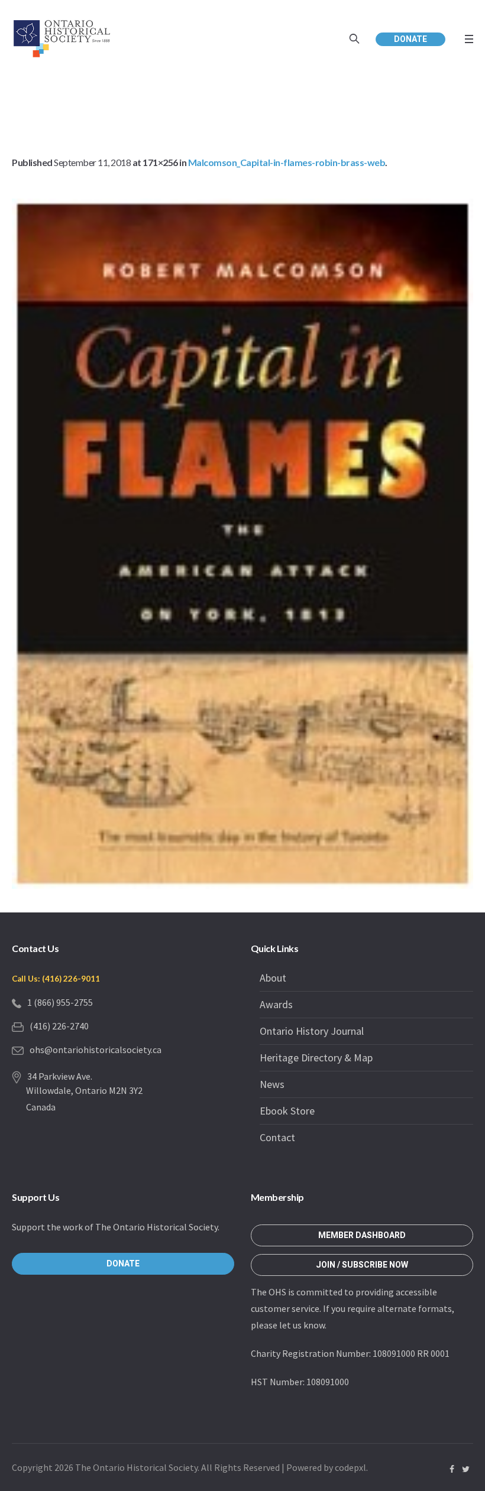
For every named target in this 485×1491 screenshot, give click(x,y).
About (273, 978)
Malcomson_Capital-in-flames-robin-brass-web (287, 162)
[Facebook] (452, 1469)
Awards (276, 1004)
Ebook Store (287, 1111)
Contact (277, 1137)
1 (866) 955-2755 (60, 1002)
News (272, 1084)
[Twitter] (465, 1469)
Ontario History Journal (312, 1031)
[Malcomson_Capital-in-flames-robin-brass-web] (242, 544)
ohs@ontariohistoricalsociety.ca (95, 1049)
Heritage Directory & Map (316, 1057)
